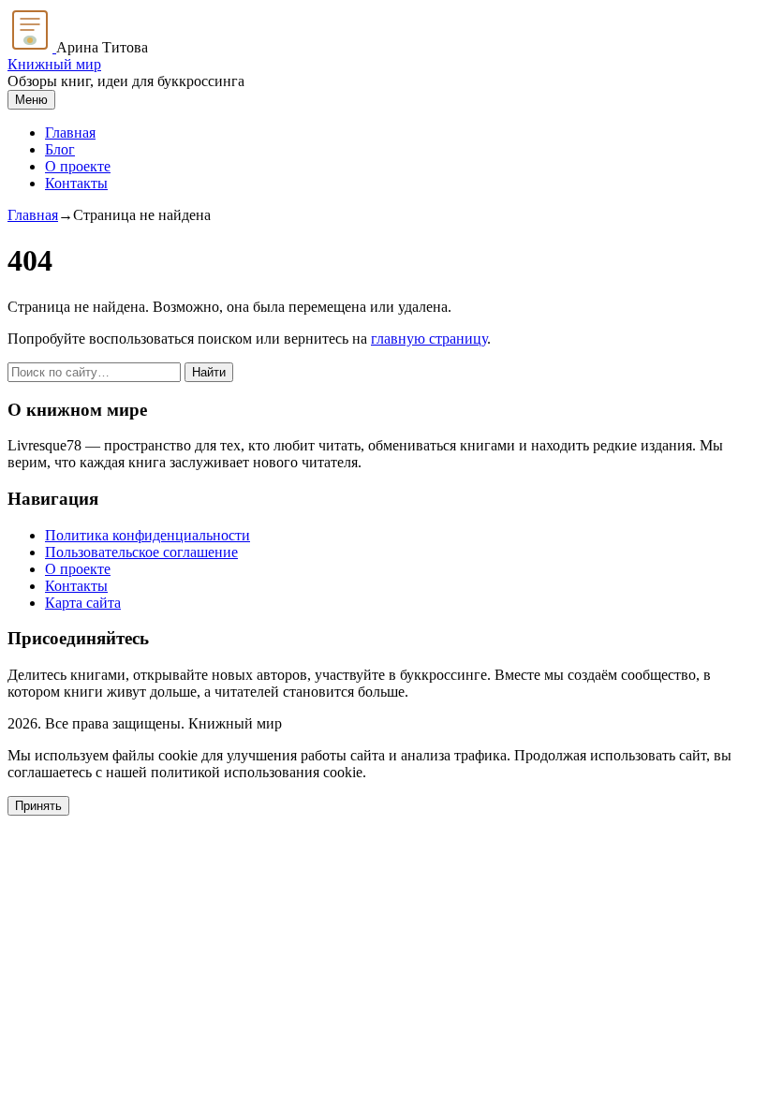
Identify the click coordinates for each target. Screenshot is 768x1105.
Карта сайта (83, 603)
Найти (209, 372)
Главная (70, 132)
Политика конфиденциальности (147, 535)
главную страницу (429, 338)
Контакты (76, 183)
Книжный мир (54, 64)
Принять (38, 806)
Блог (60, 149)
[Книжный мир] (31, 47)
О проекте (78, 166)
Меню (31, 100)
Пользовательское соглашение (141, 552)
